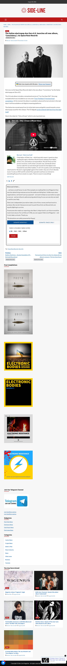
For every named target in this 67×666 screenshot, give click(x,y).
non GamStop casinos (10, 512)
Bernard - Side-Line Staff (12, 40)
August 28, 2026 (17, 594)
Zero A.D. (21, 249)
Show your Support (45, 84)
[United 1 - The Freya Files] (18, 283)
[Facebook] (11, 181)
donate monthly (20, 222)
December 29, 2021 (23, 40)
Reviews (7, 559)
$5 (11, 231)
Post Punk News (8, 522)
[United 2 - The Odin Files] (18, 320)
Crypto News (9, 543)
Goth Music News (9, 527)
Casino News (9, 540)
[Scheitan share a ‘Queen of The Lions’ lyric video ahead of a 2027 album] (48, 610)
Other (25, 231)
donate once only (46, 222)
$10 (15, 231)
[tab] (20, 222)
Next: (48, 255)
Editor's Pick (8, 546)
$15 (20, 231)
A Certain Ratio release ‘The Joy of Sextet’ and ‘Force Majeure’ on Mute (18, 652)
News (7, 31)
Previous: (18, 255)
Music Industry (9, 550)
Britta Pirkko (9, 594)
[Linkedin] (9, 181)
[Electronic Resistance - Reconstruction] (18, 428)
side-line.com (10, 176)
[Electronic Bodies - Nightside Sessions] (18, 356)
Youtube (7, 563)
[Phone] (14, 181)
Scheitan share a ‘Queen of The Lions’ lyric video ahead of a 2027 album (47, 622)
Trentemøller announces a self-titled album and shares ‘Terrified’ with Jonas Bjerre (18, 622)
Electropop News (8, 530)
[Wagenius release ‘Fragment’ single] (18, 580)
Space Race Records (13, 249)
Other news (8, 556)
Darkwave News (8, 524)
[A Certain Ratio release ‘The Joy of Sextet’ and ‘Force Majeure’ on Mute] (18, 639)
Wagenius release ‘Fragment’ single (15, 592)
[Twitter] (7, 181)
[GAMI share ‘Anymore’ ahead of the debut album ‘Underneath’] (48, 580)
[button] (5, 19)
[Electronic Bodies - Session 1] (18, 392)
